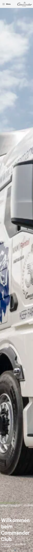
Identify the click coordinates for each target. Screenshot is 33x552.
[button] (16, 550)
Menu (8, 4)
